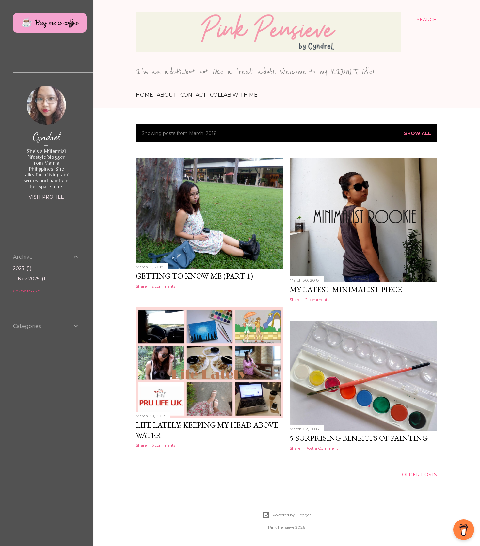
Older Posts (419, 475)
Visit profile (46, 197)
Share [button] (141, 286)
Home (144, 95)
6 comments (163, 445)
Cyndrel (46, 136)
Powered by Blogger (291, 514)
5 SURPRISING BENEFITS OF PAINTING (359, 438)
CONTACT (193, 95)
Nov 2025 (31, 279)
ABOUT (167, 95)
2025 (21, 268)
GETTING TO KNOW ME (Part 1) (194, 276)
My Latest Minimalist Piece (346, 289)
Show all (417, 133)
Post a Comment (321, 448)
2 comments (163, 286)
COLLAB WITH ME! (234, 95)
